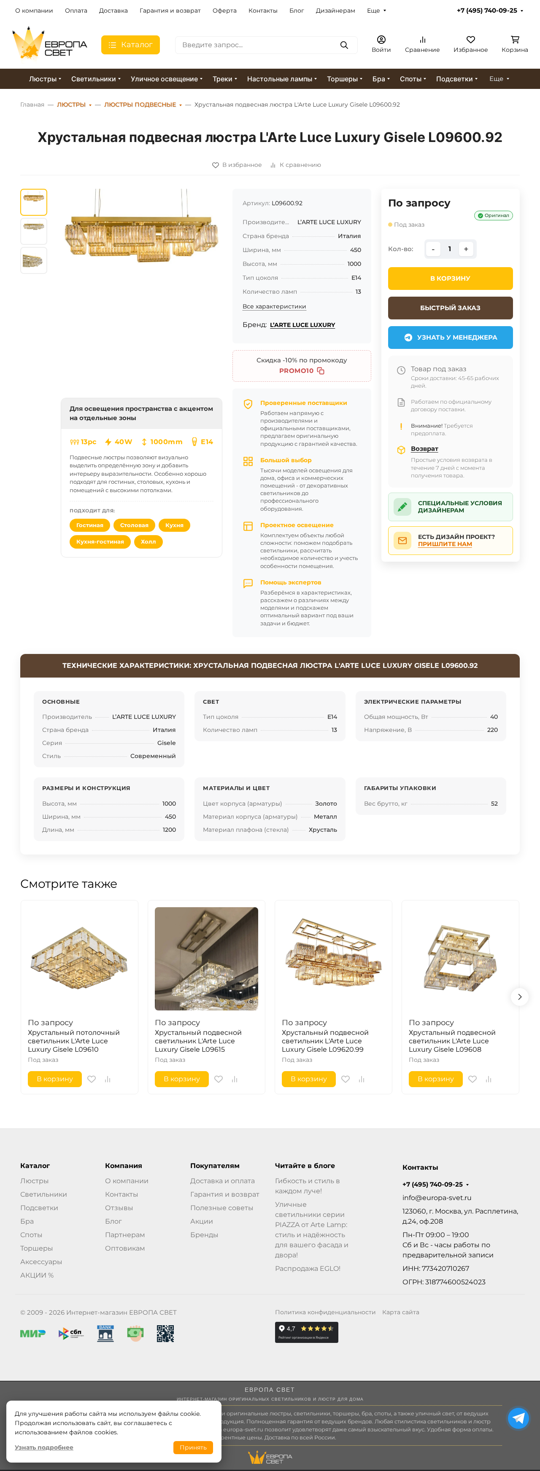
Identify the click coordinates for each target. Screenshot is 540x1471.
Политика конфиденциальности (325, 1312)
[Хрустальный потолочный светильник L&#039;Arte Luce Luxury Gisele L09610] (79, 958)
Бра (379, 79)
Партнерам (125, 1235)
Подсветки (454, 79)
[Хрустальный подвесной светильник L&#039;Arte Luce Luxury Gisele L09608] (460, 958)
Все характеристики (274, 306)
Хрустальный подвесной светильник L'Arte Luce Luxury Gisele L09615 (198, 1041)
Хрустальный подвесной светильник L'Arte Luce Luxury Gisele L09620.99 (325, 1041)
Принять (193, 1447)
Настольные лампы (279, 79)
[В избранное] (91, 1079)
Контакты (263, 10)
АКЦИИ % (37, 1275)
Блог (296, 10)
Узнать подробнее (44, 1447)
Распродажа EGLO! (307, 1269)
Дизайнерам (335, 10)
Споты (410, 79)
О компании (34, 10)
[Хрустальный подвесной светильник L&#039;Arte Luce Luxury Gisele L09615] (206, 958)
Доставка (113, 10)
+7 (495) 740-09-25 (487, 10)
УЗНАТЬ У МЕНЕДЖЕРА (457, 337)
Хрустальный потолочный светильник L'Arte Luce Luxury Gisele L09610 (74, 1041)
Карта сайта (400, 1312)
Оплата (76, 10)
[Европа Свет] (50, 44)
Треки (222, 79)
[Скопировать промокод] (320, 370)
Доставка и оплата (222, 1181)
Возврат (424, 449)
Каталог (35, 1166)
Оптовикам (125, 1248)
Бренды (204, 1235)
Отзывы (119, 1208)
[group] (141, 269)
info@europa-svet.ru (437, 1198)
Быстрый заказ (450, 308)
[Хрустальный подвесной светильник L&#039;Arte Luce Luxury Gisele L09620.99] (333, 958)
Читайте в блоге (305, 1166)
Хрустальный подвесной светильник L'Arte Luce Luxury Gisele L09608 (452, 1041)
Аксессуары (41, 1262)
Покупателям (215, 1166)
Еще (373, 10)
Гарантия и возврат (170, 10)
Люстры (43, 79)
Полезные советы (222, 1208)
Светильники (93, 79)
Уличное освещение (164, 79)
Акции (201, 1221)
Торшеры (342, 79)
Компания (123, 1166)
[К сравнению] (107, 1079)
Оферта (225, 10)
